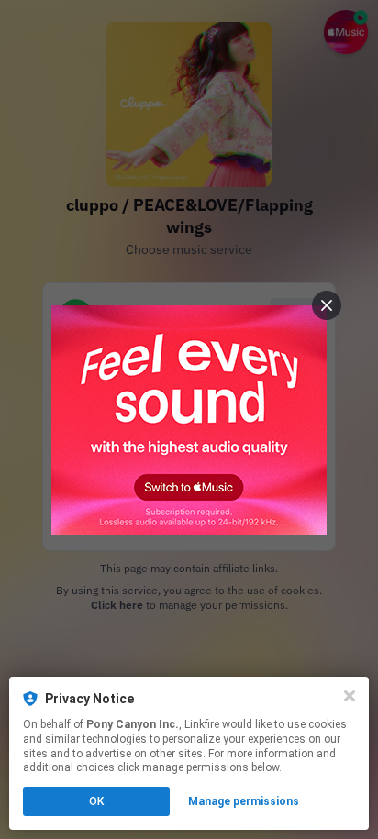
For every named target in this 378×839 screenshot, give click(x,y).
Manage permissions (243, 801)
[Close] (349, 696)
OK (96, 801)
